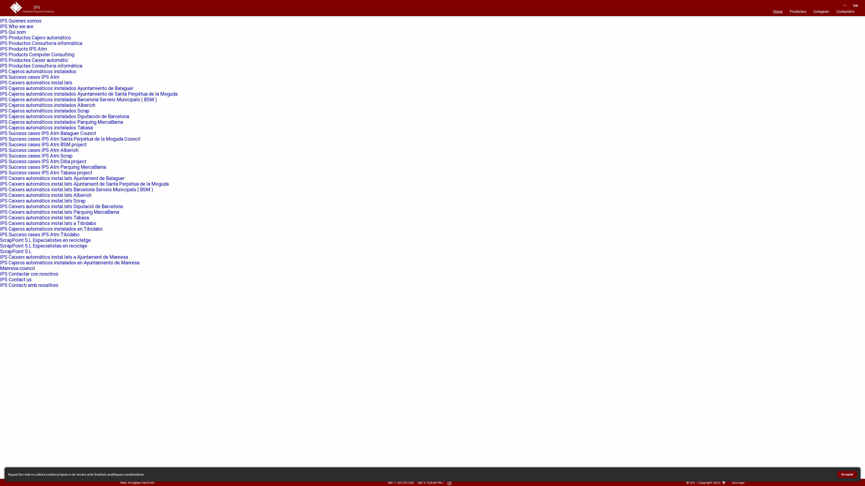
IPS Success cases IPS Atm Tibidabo (40, 234)
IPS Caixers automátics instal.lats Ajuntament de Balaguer (62, 178)
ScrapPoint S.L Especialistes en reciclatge (45, 240)
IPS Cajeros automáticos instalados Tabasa (46, 127)
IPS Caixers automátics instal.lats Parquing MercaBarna (59, 212)
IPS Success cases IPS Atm (29, 77)
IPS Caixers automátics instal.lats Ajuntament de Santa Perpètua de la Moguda (84, 184)
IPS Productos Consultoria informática (41, 43)
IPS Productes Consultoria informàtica (41, 66)
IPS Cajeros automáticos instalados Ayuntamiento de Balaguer (66, 88)
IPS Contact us (16, 279)
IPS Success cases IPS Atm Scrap (36, 156)
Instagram (821, 11)
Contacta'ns (845, 11)
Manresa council (17, 268)
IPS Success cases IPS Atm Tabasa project (46, 173)
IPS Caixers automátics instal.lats (36, 83)
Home (778, 11)
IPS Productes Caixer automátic (34, 60)
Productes (798, 11)
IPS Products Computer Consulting (37, 54)
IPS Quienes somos (20, 21)
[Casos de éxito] (723, 484)
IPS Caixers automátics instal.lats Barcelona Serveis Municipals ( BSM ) (76, 189)
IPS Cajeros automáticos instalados (38, 71)
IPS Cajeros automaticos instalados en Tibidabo (51, 229)
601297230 (406, 483)
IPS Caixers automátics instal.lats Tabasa (44, 217)
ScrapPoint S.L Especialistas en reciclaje (43, 246)
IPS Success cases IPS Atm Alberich (39, 150)
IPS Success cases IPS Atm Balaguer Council (48, 133)
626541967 (435, 483)
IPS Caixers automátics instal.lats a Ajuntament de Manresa (64, 257)
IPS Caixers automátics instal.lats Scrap (43, 201)
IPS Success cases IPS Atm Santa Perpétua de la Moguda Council (70, 139)
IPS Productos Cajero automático (35, 37)
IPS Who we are (16, 26)
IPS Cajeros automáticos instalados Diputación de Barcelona (64, 116)
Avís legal (738, 482)
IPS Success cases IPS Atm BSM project (43, 144)
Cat (855, 5)
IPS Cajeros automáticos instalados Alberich (47, 105)
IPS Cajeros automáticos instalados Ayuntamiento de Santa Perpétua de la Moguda (89, 94)
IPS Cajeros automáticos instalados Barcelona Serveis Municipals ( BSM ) (78, 99)
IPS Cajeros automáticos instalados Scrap (44, 111)
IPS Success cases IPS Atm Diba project (43, 161)
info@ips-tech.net (141, 483)
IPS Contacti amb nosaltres (29, 285)
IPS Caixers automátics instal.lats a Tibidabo (48, 223)
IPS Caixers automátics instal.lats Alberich (45, 195)
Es (845, 5)
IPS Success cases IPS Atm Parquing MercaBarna (53, 167)
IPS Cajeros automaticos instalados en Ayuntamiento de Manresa (69, 263)
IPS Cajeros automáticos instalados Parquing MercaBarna (61, 122)
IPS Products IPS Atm (23, 49)
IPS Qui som (13, 32)
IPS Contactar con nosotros (29, 274)
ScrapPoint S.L (16, 251)
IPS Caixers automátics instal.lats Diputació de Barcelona (61, 206)
